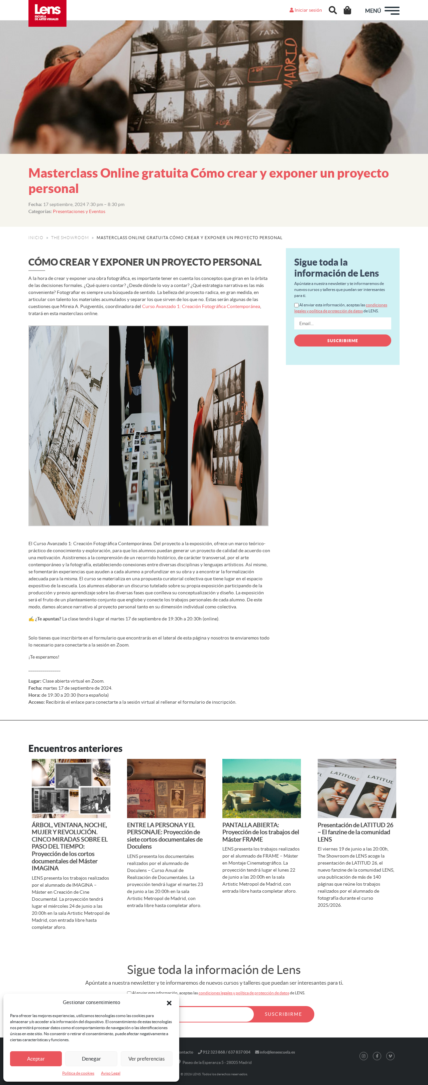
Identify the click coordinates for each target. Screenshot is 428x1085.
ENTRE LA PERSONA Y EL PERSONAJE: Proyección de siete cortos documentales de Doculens (165, 835)
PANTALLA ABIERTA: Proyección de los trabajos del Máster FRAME (260, 832)
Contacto (184, 1052)
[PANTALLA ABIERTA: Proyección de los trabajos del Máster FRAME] (261, 788)
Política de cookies (78, 1073)
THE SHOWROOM (70, 237)
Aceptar (36, 1059)
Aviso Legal (110, 1073)
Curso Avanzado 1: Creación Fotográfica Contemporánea (201, 306)
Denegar (91, 1059)
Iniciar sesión (308, 10)
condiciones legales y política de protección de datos (244, 993)
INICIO (35, 237)
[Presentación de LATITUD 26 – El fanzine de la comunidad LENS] (357, 788)
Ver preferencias (146, 1059)
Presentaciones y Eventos (79, 211)
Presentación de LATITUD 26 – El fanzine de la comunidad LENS (355, 832)
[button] (169, 1002)
